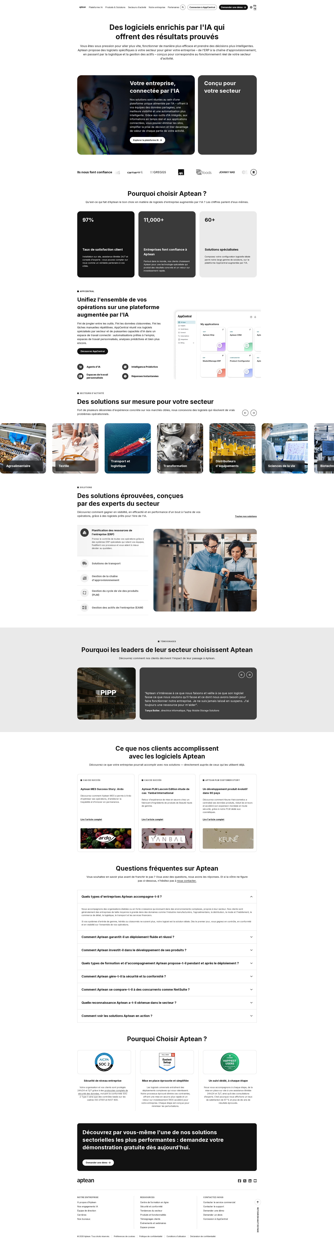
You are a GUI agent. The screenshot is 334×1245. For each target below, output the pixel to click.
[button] (23, 448)
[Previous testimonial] (241, 675)
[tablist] (112, 570)
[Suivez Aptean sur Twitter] (244, 1181)
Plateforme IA (96, 7)
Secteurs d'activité (137, 7)
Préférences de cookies (124, 1236)
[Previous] (245, 413)
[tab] (112, 540)
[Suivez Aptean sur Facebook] (239, 1181)
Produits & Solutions (115, 7)
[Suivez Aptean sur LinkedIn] (250, 1181)
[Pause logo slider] (253, 172)
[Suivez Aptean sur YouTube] (255, 1181)
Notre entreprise (157, 7)
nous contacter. (186, 880)
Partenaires (173, 7)
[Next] (253, 413)
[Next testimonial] (249, 675)
